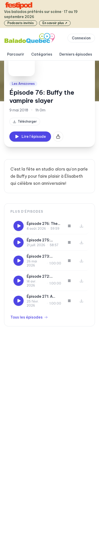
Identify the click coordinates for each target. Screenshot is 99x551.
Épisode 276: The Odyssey (42, 223)
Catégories (41, 54)
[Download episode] (81, 226)
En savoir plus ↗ (54, 23)
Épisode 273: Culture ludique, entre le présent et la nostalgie (43, 256)
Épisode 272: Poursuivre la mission (38, 276)
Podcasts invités (20, 23)
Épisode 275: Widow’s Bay (38, 240)
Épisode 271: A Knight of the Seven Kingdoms (41, 296)
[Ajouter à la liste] (69, 226)
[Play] (18, 226)
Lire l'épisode (34, 136)
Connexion (81, 38)
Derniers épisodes (75, 54)
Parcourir (15, 54)
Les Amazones (23, 84)
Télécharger (27, 121)
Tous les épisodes (26, 317)
